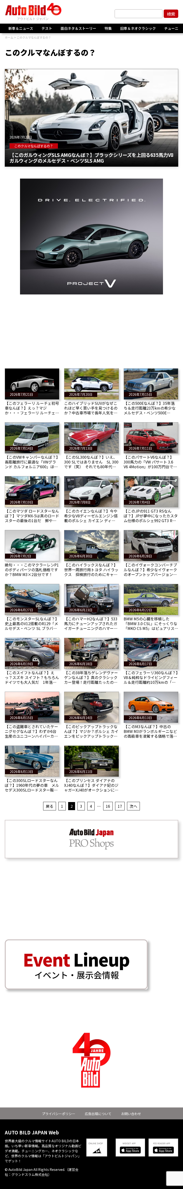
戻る (49, 806)
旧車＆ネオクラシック (138, 28)
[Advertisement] (91, 327)
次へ (133, 806)
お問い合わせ (131, 1113)
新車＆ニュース (20, 28)
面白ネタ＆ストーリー (78, 28)
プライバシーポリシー (58, 1113)
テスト (46, 28)
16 (108, 806)
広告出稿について (98, 1113)
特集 (108, 28)
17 (120, 806)
